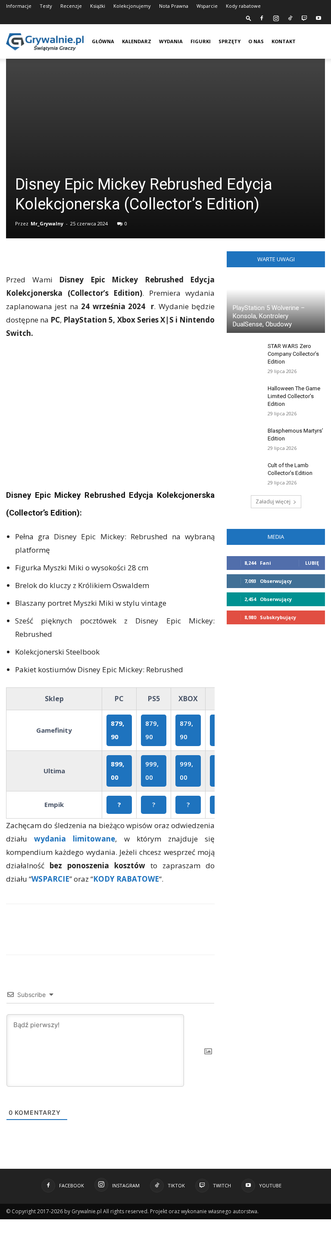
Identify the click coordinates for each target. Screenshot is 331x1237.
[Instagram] (275, 18)
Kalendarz (142, 41)
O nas (261, 41)
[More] (161, 937)
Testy (52, 6)
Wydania (176, 41)
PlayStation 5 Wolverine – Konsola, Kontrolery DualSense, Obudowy (269, 316)
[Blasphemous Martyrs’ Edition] (244, 439)
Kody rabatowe (255, 6)
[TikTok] (290, 18)
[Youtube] (318, 18)
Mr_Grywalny (47, 223)
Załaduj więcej (273, 501)
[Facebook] (261, 18)
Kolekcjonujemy (138, 6)
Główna (103, 41)
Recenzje (77, 6)
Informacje (18, 6)
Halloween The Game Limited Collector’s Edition (294, 396)
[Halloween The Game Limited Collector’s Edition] (244, 397)
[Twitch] (304, 18)
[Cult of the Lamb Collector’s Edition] (244, 474)
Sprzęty (235, 41)
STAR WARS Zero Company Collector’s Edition (293, 354)
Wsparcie (219, 6)
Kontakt (295, 41)
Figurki (206, 41)
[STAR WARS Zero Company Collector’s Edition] (244, 354)
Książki (103, 6)
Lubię (312, 563)
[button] (248, 18)
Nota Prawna (185, 6)
